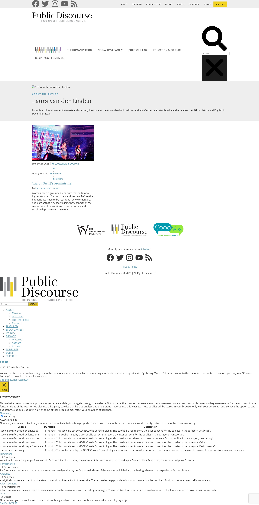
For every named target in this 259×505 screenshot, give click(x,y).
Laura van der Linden (47, 188)
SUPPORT (220, 4)
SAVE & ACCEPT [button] (8, 503)
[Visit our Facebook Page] (0, 361)
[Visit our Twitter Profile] (3, 361)
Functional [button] (6, 454)
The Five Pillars (20, 319)
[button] (214, 39)
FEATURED (137, 4)
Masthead (17, 316)
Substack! (145, 249)
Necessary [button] (6, 413)
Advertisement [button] (8, 483)
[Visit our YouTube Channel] (6, 361)
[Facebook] (36, 3)
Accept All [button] (23, 379)
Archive (16, 346)
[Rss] (74, 3)
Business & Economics (49, 58)
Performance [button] (7, 463)
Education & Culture (167, 50)
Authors (16, 343)
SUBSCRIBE (194, 4)
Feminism (58, 178)
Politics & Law (138, 50)
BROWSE (181, 4)
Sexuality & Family (110, 50)
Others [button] (4, 493)
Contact (16, 323)
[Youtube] (64, 3)
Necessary (9, 416)
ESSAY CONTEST (153, 4)
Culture (57, 173)
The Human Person (79, 50)
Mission (16, 313)
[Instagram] (55, 3)
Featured (17, 339)
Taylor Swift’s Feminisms (51, 183)
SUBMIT (207, 4)
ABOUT (124, 4)
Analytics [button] (5, 473)
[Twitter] (45, 3)
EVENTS (168, 4)
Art (54, 168)
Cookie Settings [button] (8, 379)
